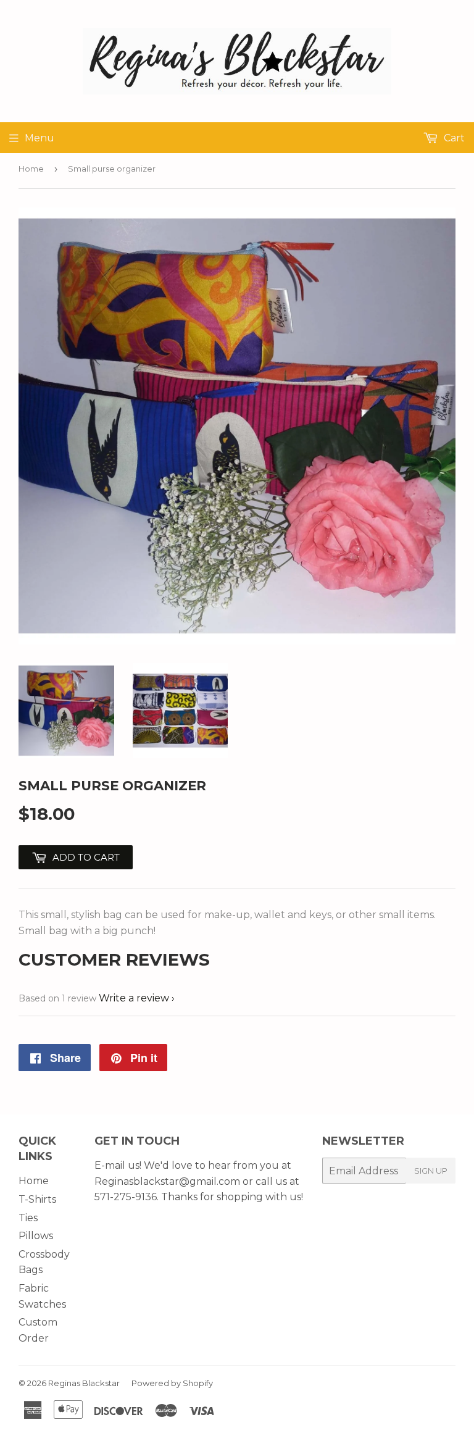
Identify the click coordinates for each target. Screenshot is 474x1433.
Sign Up (430, 1171)
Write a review (134, 998)
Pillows (36, 1236)
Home (31, 168)
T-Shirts (37, 1199)
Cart (453, 138)
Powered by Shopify (172, 1383)
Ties (28, 1218)
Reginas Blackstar (84, 1383)
